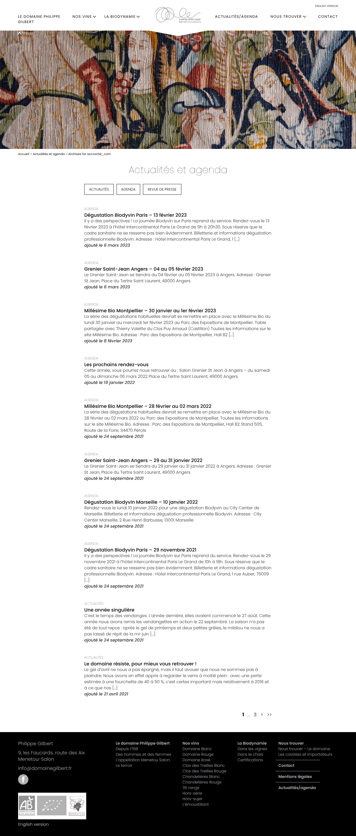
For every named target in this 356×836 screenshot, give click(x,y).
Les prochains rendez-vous (116, 364)
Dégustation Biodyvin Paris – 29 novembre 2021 (140, 549)
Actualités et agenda (49, 154)
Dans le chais (250, 754)
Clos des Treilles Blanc (203, 765)
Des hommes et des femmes (143, 754)
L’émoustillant (195, 804)
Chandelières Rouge (201, 782)
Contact (328, 16)
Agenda (128, 189)
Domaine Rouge (197, 754)
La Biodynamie (120, 16)
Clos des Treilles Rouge (204, 771)
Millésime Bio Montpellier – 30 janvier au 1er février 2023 (150, 310)
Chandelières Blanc (201, 776)
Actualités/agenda (236, 16)
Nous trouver (286, 16)
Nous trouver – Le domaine (304, 749)
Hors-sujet (192, 799)
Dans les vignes (252, 749)
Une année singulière (109, 610)
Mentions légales (295, 776)
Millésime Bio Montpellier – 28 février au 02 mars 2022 (147, 406)
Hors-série (192, 793)
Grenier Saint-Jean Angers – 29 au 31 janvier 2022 (143, 460)
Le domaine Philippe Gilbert (39, 19)
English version (326, 6)
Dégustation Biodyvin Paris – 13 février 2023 (135, 215)
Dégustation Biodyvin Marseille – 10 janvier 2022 (141, 502)
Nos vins (82, 16)
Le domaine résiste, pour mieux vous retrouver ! (140, 663)
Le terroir (124, 765)
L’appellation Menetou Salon (143, 760)
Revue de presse (162, 189)
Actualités (99, 189)
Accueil (23, 154)
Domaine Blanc (197, 749)
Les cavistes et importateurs (305, 754)
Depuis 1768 (127, 749)
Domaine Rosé (196, 760)
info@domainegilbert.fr (45, 768)
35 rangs (190, 787)
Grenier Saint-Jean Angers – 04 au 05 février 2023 (143, 269)
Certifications (250, 760)
